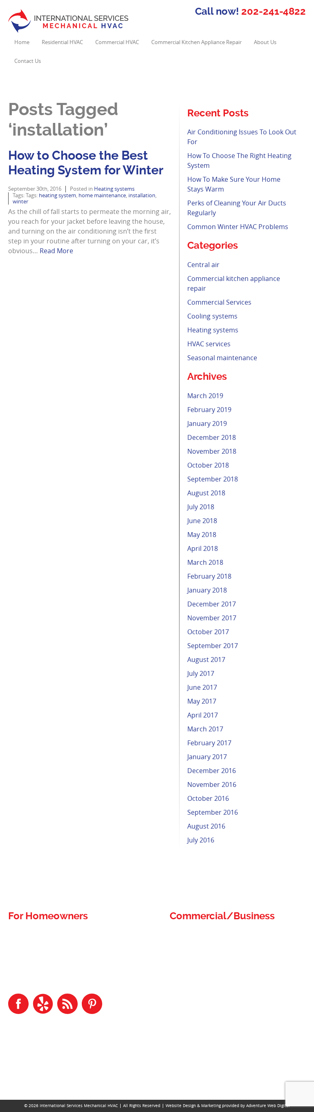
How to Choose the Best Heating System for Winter (86, 162)
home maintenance (102, 195)
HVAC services (209, 343)
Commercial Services (219, 302)
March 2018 (205, 562)
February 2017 (209, 742)
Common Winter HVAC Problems (237, 226)
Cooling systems (212, 316)
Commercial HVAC (117, 42)
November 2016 (211, 784)
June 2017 (202, 687)
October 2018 (208, 465)
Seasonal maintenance (222, 357)
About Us (265, 42)
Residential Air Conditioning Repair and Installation (82, 954)
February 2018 (209, 576)
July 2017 (200, 673)
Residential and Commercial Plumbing (65, 935)
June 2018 (202, 520)
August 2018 (206, 492)
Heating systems (114, 188)
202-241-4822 (273, 11)
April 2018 (202, 548)
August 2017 (206, 659)
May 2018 (201, 534)
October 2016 (208, 798)
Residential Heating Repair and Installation (70, 974)
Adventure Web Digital (268, 1105)
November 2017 (211, 617)
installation (141, 195)
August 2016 (206, 826)
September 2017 (212, 645)
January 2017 (207, 756)
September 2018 (212, 479)
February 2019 (209, 409)
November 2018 (211, 451)
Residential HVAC (62, 42)
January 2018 (207, 590)
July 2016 (200, 840)
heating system (57, 195)
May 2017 (201, 701)
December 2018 (211, 437)
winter (20, 201)
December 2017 (211, 603)
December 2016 (211, 770)
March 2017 (205, 728)
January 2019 (207, 423)
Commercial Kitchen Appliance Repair (196, 42)
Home (21, 42)
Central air (203, 264)
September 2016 (212, 812)
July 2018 (200, 506)
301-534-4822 (38, 1064)
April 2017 (202, 715)
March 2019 (205, 395)
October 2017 (208, 631)
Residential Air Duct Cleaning (51, 945)
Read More (56, 250)
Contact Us (27, 61)
